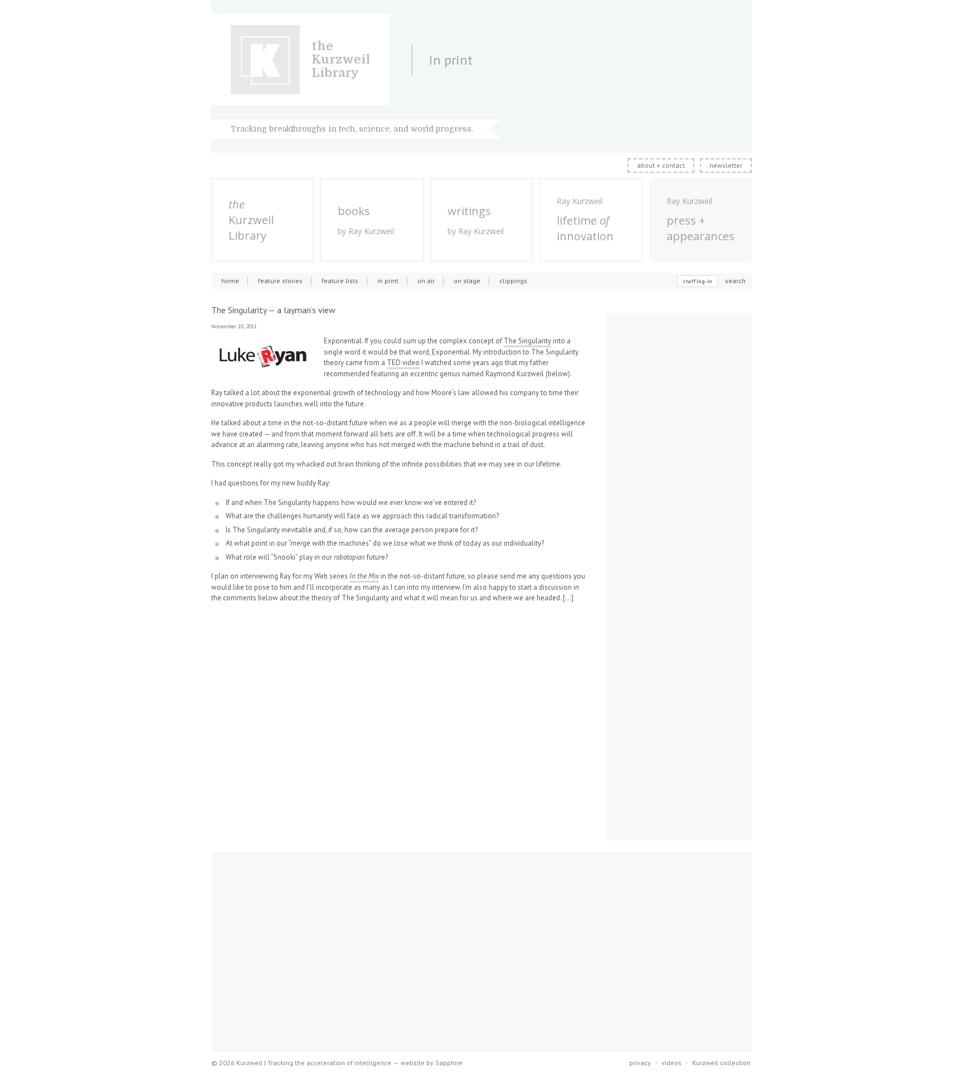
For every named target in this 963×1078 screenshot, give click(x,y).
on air (426, 280)
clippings (513, 280)
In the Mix (364, 576)
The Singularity (527, 341)
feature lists (340, 280)
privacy (640, 1062)
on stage (467, 280)
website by (432, 1062)
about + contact (661, 165)
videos (672, 1062)
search (735, 280)
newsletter (725, 165)
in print (387, 280)
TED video (403, 362)
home (230, 280)
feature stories (280, 280)
